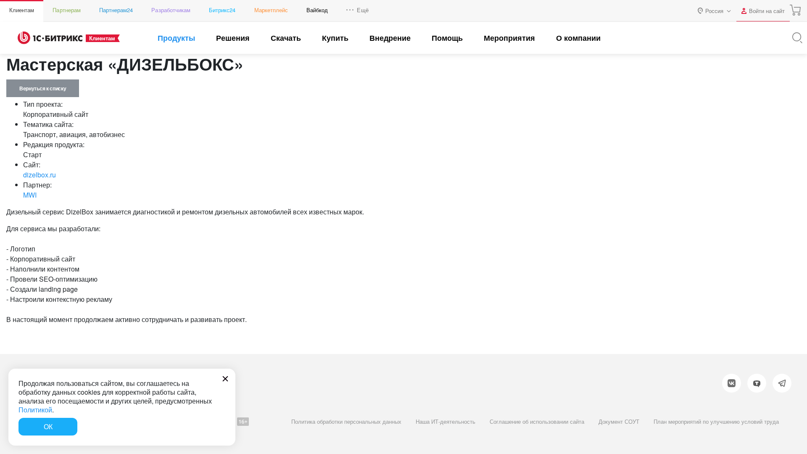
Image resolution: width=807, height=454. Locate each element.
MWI (30, 195)
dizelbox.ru (39, 174)
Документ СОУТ (619, 421)
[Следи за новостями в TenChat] (756, 383)
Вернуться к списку (42, 88)
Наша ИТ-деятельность (445, 421)
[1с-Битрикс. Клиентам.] (50, 38)
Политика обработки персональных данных (346, 421)
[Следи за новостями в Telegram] (782, 383)
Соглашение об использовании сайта (537, 421)
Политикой (35, 409)
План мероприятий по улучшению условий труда (716, 421)
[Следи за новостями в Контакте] (731, 383)
